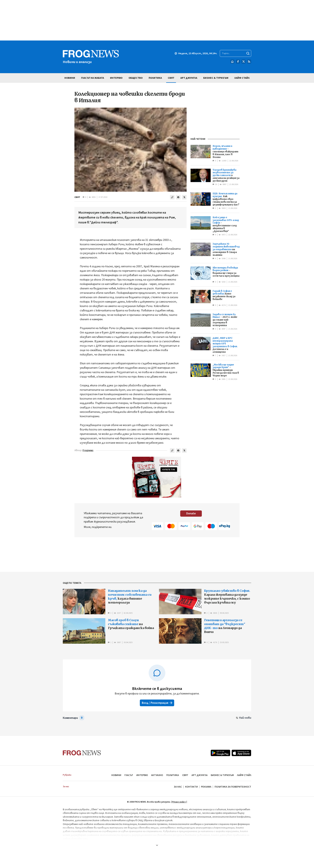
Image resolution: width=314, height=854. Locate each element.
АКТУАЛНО (157, 775)
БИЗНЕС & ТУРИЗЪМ (222, 775)
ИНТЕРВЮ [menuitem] (116, 78)
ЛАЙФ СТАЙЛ (244, 775)
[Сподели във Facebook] (178, 197)
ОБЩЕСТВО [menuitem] (136, 78)
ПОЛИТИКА (172, 775)
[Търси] (248, 53)
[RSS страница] (249, 61)
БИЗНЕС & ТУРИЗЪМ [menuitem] (215, 78)
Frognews (88, 450)
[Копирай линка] (172, 197)
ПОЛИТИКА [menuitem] (155, 78)
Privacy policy (179, 802)
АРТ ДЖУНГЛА (200, 775)
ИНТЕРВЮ (142, 775)
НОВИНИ (116, 775)
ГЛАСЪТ (128, 775)
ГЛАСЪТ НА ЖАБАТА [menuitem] (92, 78)
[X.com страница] (243, 61)
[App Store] (241, 753)
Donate (191, 513)
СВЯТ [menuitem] (171, 78)
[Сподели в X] (184, 197)
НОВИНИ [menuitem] (69, 78)
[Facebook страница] (238, 61)
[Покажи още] (157, 845)
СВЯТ (77, 197)
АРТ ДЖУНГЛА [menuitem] (188, 78)
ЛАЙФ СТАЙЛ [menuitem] (242, 78)
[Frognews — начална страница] (82, 752)
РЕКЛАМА (206, 787)
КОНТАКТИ (191, 787)
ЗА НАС (178, 787)
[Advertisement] (157, 20)
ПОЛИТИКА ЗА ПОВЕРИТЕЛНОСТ (233, 787)
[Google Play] (220, 753)
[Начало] (232, 61)
